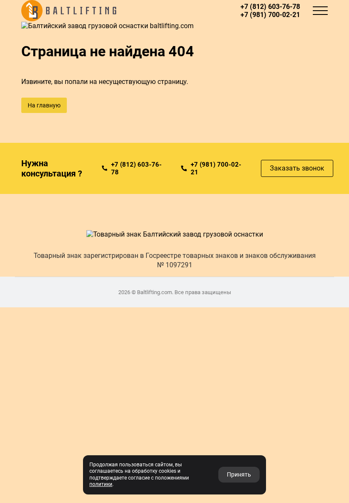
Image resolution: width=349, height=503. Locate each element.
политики (100, 484)
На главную (44, 105)
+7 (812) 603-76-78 (270, 7)
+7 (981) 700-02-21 (270, 15)
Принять (239, 474)
